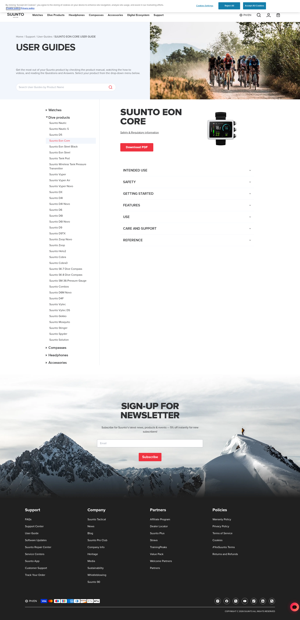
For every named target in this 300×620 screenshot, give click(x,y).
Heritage (93, 554)
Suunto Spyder (58, 333)
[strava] (272, 601)
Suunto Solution (59, 339)
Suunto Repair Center (38, 547)
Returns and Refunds (225, 554)
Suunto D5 (55, 134)
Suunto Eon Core (59, 140)
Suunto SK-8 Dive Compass (65, 274)
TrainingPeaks (158, 547)
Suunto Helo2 (57, 251)
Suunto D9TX (57, 233)
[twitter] (236, 601)
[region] (150, 6)
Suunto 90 (94, 582)
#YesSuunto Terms (223, 547)
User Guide (32, 533)
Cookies (217, 540)
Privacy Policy (220, 526)
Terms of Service (222, 533)
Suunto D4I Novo (59, 204)
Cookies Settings (204, 5)
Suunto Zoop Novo (60, 239)
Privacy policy (28, 8)
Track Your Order (35, 575)
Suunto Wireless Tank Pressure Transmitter (67, 166)
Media (91, 561)
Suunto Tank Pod (59, 158)
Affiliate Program (160, 519)
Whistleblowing (97, 575)
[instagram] (218, 601)
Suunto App (32, 561)
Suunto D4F (56, 298)
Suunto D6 (55, 209)
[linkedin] (263, 601)
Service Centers (34, 554)
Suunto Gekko (57, 316)
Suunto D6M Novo (60, 292)
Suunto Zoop (57, 245)
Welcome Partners (161, 561)
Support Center (34, 526)
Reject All (229, 5)
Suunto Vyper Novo (61, 186)
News (91, 526)
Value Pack (156, 554)
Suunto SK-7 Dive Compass (65, 269)
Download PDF (137, 147)
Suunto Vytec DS (59, 310)
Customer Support (36, 568)
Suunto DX (55, 192)
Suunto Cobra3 (58, 263)
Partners (155, 568)
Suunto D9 (55, 227)
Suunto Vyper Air (59, 180)
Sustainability (96, 568)
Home (19, 36)
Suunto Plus (157, 533)
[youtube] (245, 601)
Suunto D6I (56, 215)
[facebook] (227, 601)
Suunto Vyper (57, 174)
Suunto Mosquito (59, 322)
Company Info (96, 547)
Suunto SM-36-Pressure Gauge (67, 280)
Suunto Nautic (57, 123)
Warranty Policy (221, 519)
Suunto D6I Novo (59, 221)
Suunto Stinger (58, 328)
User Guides (44, 36)
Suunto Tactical (97, 519)
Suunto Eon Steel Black (63, 146)
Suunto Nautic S (59, 129)
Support (30, 36)
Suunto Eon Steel (59, 152)
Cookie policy (13, 8)
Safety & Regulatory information (139, 132)
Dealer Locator (159, 526)
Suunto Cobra (57, 257)
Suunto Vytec (57, 304)
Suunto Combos (59, 286)
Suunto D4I (56, 198)
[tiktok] (254, 601)
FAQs (28, 519)
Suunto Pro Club (97, 540)
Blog (90, 533)
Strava (153, 540)
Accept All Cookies (254, 5)
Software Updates (36, 540)
